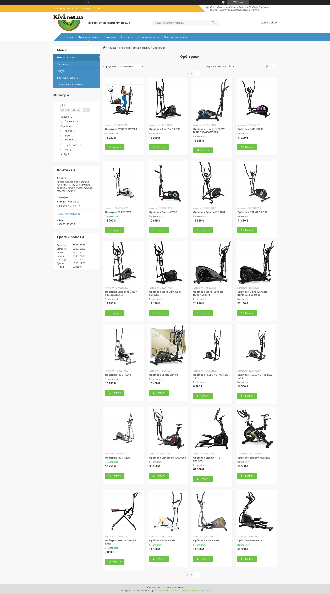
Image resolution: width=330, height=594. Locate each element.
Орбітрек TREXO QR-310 (252, 212)
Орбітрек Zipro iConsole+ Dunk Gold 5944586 (253, 293)
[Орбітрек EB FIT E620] (123, 182)
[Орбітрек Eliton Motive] (167, 345)
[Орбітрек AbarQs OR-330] (167, 99)
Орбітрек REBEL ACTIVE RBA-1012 (255, 376)
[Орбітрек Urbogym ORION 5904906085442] (123, 262)
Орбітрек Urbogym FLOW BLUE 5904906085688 (209, 130)
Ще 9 (66, 154)
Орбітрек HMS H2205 (118, 457)
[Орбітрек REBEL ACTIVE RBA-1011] (211, 345)
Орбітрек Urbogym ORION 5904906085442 (121, 293)
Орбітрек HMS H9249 (250, 129)
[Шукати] (213, 23)
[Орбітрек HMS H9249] (256, 99)
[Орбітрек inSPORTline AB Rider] (123, 511)
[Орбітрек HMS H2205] (123, 428)
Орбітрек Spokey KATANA (253, 457)
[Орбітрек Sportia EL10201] (211, 182)
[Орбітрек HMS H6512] (123, 345)
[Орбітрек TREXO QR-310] (256, 182)
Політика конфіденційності (196, 590)
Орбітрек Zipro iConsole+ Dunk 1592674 (209, 293)
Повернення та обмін (69, 84)
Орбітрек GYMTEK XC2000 (121, 129)
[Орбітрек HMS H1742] (256, 511)
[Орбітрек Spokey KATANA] (256, 428)
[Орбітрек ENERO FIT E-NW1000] (211, 428)
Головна (69, 37)
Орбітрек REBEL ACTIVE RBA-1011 (211, 376)
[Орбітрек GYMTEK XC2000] (123, 99)
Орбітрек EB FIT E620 (118, 212)
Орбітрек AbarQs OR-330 (164, 129)
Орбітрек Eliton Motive (163, 374)
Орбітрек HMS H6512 (118, 374)
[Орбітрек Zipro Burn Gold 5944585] (167, 262)
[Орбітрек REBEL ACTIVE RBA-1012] (256, 345)
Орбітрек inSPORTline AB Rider (120, 542)
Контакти (126, 37)
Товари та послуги (119, 47)
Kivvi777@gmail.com (68, 213)
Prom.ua (182, 587)
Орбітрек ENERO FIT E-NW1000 (207, 459)
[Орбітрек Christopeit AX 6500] (167, 428)
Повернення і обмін (175, 37)
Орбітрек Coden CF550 (163, 212)
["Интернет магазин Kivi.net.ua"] (68, 22)
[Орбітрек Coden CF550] (167, 182)
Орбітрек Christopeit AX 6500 (167, 457)
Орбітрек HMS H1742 (250, 540)
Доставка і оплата (67, 77)
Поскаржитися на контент (167, 590)
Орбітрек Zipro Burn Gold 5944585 (165, 293)
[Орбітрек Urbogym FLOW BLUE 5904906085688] (211, 99)
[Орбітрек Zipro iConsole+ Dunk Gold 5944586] (256, 262)
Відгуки (61, 71)
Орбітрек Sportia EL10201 (209, 212)
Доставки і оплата (148, 37)
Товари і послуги (88, 37)
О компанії (109, 37)
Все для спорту (141, 47)
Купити (117, 147)
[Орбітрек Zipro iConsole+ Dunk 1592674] (211, 262)
